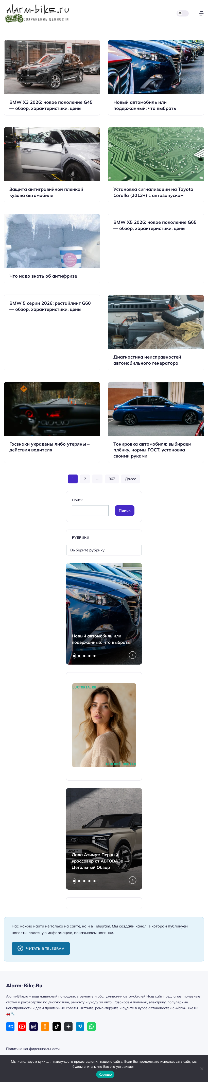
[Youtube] (22, 1026)
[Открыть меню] (201, 13)
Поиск (77, 500)
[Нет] (201, 1068)
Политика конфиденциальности (33, 1048)
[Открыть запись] (52, 77)
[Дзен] (68, 1026)
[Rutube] (33, 1026)
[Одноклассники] (45, 1026)
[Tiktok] (57, 1026)
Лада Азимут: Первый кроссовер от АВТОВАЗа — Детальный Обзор (100, 861)
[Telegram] (80, 1026)
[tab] (74, 656)
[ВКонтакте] (10, 1026)
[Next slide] (132, 655)
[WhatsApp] (91, 1026)
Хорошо (105, 1074)
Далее (130, 479)
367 (112, 479)
